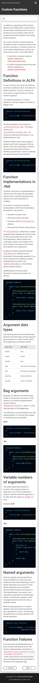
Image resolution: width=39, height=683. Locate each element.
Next (28, 668)
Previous (11, 668)
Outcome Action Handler (16, 70)
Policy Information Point (16, 61)
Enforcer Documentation (11, 3)
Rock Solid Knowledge (25, 676)
